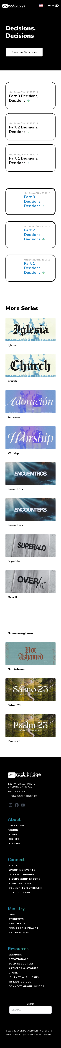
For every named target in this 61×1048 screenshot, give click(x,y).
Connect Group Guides (26, 986)
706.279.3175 (16, 791)
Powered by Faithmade (37, 1034)
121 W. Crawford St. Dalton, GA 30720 (23, 785)
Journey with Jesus (23, 977)
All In (13, 865)
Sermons (15, 954)
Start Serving (19, 883)
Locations (16, 825)
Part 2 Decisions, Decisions (32, 235)
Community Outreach (25, 888)
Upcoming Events (22, 870)
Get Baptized (18, 932)
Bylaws (14, 843)
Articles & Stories (23, 968)
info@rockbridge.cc (23, 796)
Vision (13, 830)
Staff (12, 834)
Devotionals (18, 959)
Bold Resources (21, 963)
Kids (11, 914)
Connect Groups (21, 874)
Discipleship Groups (24, 879)
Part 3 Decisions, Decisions (32, 201)
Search (30, 1004)
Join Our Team (19, 892)
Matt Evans (29, 193)
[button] (10, 805)
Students (16, 919)
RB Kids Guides (19, 981)
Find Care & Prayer (23, 928)
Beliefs (14, 839)
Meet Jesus (16, 923)
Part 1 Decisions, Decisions (32, 268)
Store (13, 972)
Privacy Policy (14, 1034)
